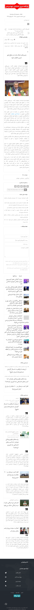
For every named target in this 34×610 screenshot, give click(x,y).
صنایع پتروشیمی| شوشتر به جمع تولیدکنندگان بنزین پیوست (14, 341)
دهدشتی (22, 178)
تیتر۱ (27, 44)
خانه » (26, 43)
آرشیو (24, 43)
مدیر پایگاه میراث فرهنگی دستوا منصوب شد (14, 355)
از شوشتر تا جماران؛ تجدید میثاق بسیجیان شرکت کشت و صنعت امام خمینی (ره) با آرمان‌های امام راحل (16, 204)
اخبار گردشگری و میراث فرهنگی (10, 43)
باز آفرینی (27, 178)
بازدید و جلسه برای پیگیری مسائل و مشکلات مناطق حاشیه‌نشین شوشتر (16, 216)
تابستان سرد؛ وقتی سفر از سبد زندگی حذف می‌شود (11, 504)
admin (26, 47)
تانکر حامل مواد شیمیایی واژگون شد (15, 295)
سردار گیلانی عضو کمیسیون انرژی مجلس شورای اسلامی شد (14, 281)
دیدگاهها (15, 276)
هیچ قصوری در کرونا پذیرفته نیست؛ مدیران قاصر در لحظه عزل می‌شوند (13, 349)
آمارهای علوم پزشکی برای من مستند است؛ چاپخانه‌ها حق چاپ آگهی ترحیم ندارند (13, 289)
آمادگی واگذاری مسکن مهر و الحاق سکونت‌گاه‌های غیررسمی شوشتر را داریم (15, 34)
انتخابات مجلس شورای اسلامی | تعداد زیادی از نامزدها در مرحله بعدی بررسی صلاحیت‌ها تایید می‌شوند (17, 319)
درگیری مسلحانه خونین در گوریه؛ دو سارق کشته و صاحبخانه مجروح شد (16, 211)
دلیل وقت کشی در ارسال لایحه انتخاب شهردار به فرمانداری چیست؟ (18, 30)
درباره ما (12, 592)
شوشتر (17, 178)
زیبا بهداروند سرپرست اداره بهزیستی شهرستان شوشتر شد (16, 199)
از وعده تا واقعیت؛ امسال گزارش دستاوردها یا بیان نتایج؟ (16, 370)
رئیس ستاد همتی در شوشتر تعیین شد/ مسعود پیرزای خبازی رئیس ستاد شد (14, 310)
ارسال (6, 40)
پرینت (12, 39)
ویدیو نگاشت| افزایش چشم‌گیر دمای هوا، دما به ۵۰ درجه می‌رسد (16, 221)
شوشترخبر (26, 101)
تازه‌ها (20, 276)
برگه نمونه (17, 592)
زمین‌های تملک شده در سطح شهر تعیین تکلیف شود (16, 56)
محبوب (25, 276)
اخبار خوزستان (19, 43)
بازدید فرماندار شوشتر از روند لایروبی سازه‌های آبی (17, 208)
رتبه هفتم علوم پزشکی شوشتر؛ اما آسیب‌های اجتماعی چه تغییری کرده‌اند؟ (16, 380)
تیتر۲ (25, 44)
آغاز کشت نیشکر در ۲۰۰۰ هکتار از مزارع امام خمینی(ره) (16, 387)
